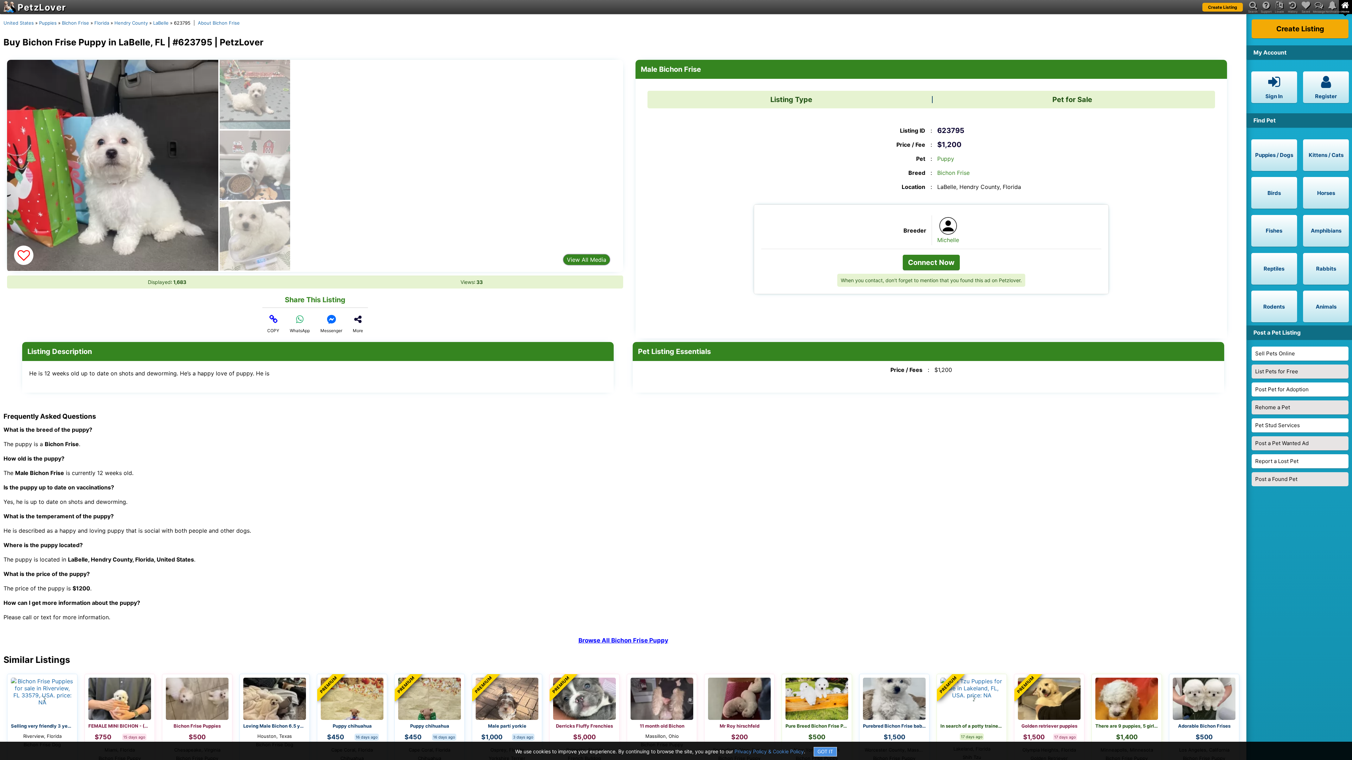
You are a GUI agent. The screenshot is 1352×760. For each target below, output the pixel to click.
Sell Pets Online (1275, 353)
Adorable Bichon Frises (1204, 726)
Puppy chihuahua (352, 726)
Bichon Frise (75, 23)
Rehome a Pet (1272, 407)
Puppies (48, 23)
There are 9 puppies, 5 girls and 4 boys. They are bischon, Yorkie (1126, 726)
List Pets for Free (1276, 371)
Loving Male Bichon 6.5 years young (274, 726)
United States (19, 23)
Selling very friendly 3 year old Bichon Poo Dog (42, 726)
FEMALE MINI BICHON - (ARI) (119, 726)
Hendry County (131, 23)
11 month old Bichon (662, 726)
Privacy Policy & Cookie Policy (769, 751)
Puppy (945, 158)
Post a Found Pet (1276, 479)
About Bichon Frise (219, 23)
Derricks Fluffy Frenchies (584, 726)
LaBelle (161, 23)
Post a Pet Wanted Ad (1282, 443)
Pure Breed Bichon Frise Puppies (816, 726)
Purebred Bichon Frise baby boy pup (894, 726)
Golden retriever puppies (1049, 726)
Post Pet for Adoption (1282, 389)
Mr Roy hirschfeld (739, 726)
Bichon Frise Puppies (197, 726)
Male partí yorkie (507, 726)
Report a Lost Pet (1276, 461)
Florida (101, 23)
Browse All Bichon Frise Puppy (623, 640)
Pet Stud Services (1277, 425)
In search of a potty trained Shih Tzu (971, 726)
